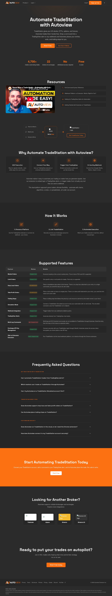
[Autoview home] (12, 3)
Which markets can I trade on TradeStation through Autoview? (42, 384)
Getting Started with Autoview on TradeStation (78, 105)
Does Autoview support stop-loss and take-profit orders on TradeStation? (47, 406)
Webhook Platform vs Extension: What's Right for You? (80, 93)
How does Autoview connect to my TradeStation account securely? (44, 433)
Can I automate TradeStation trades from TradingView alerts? (42, 378)
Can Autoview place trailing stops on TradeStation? (39, 412)
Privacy (24, 582)
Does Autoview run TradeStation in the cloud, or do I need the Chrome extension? (49, 427)
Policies (40, 582)
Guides (50, 582)
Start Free (47, 46)
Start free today (56, 565)
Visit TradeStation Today (76, 135)
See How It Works (63, 46)
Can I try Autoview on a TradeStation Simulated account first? (42, 391)
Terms (28, 582)
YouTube (61, 582)
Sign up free (95, 3)
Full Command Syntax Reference (74, 87)
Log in (86, 3)
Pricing (45, 582)
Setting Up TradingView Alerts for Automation (77, 99)
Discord (56, 582)
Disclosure (34, 582)
